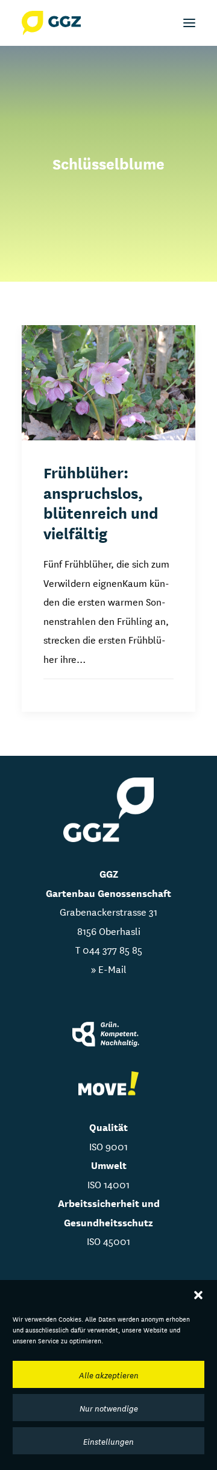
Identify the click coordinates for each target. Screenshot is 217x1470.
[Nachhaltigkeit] (108, 1035)
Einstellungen (108, 1441)
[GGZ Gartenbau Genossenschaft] (51, 23)
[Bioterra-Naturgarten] (108, 1083)
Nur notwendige (109, 1408)
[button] (198, 1295)
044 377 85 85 (112, 949)
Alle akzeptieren (109, 1375)
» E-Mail (109, 968)
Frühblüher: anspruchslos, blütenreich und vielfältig (101, 502)
